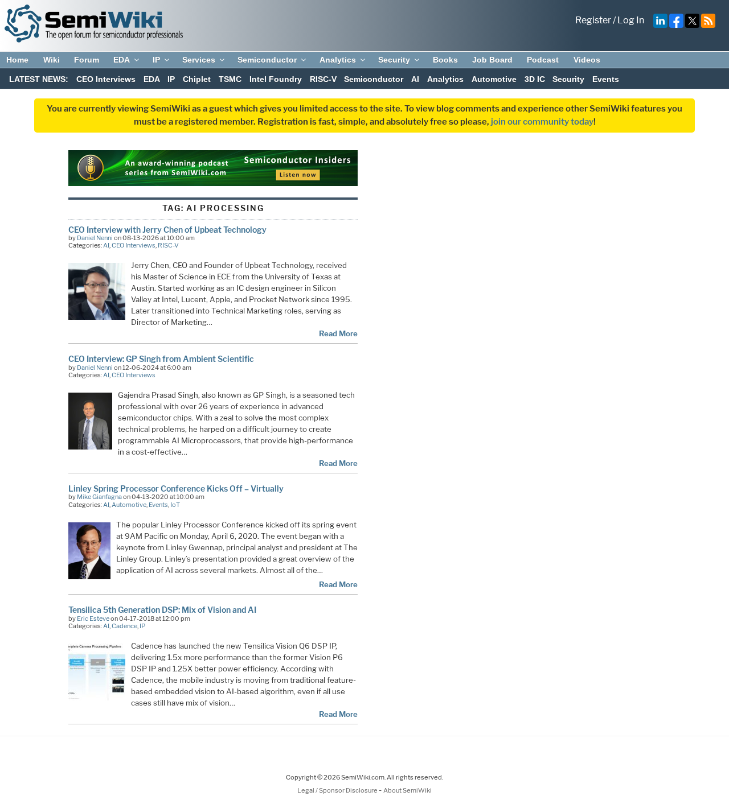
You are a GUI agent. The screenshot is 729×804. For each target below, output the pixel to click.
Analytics (338, 59)
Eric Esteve (93, 618)
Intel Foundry (275, 79)
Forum (86, 59)
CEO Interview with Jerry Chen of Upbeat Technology (167, 229)
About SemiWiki (407, 790)
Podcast (543, 59)
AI (415, 79)
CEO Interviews (106, 79)
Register (593, 20)
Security (394, 59)
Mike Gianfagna (99, 497)
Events (605, 79)
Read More (338, 333)
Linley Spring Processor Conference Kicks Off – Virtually (176, 488)
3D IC (535, 79)
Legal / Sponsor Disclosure (338, 790)
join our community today (542, 122)
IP (156, 59)
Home (17, 59)
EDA (121, 59)
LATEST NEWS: (38, 79)
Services (198, 59)
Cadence (124, 626)
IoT (175, 505)
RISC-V (323, 79)
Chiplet (197, 79)
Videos (587, 59)
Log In (630, 20)
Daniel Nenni (95, 238)
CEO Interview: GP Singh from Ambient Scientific (161, 359)
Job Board (492, 59)
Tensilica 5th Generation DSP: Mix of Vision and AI (162, 610)
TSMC (230, 79)
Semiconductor (267, 59)
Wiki (51, 59)
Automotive (494, 79)
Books (445, 59)
